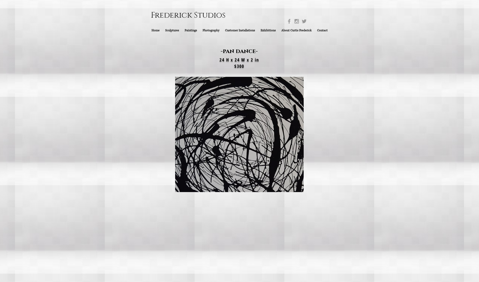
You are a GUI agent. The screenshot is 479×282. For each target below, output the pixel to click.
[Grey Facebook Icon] (289, 21)
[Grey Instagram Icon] (297, 21)
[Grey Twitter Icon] (304, 21)
